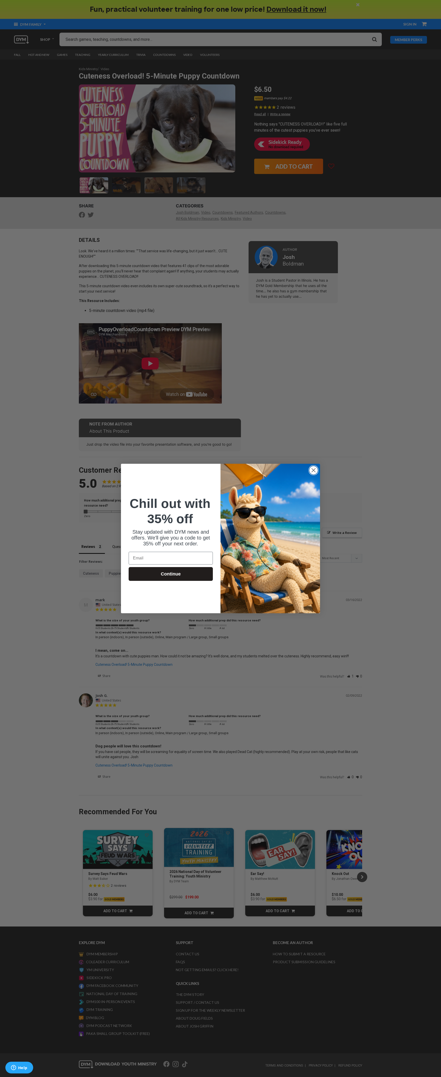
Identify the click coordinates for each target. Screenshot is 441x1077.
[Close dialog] (313, 470)
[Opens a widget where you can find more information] (19, 1068)
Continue (171, 574)
